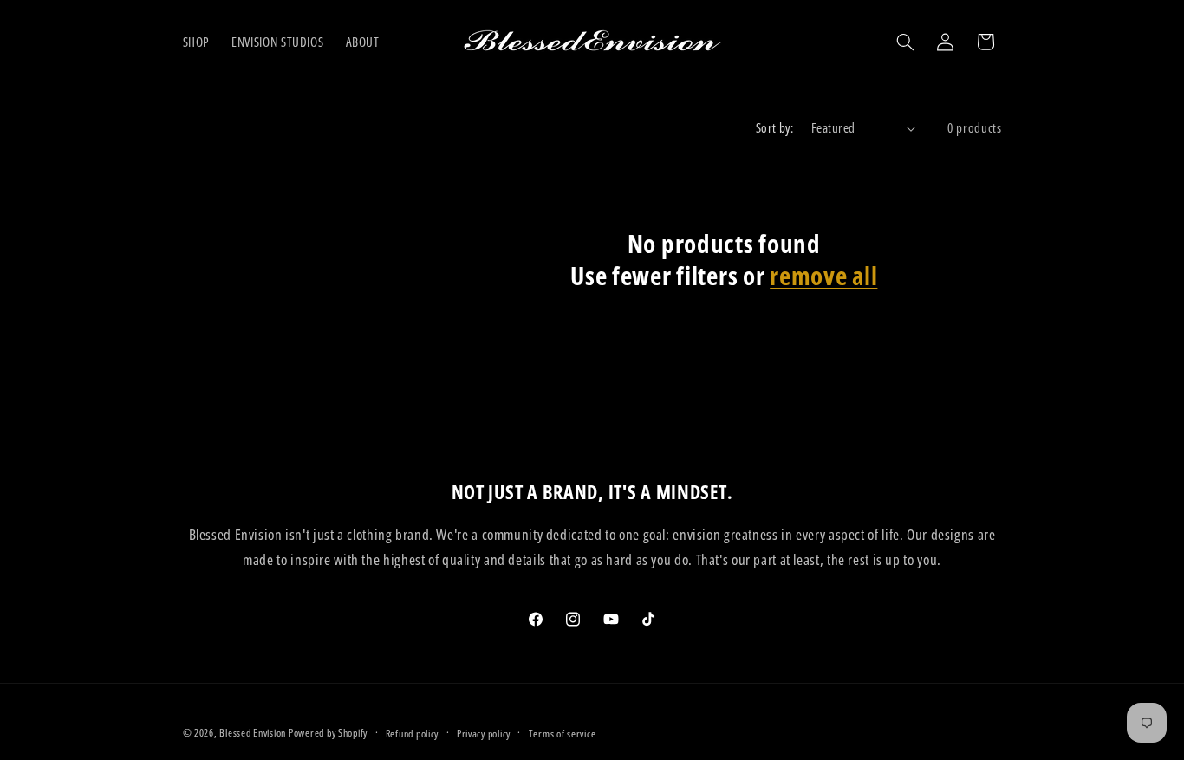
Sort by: (774, 127)
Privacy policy (484, 733)
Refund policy (412, 733)
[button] (905, 42)
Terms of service (562, 733)
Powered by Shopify (328, 732)
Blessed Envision (252, 732)
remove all (823, 275)
